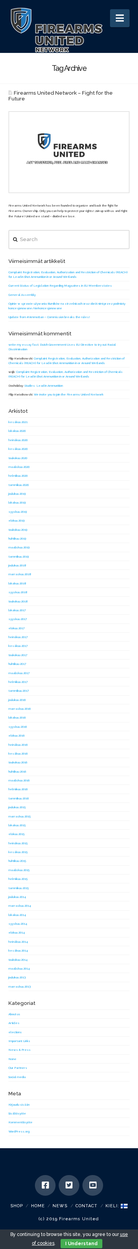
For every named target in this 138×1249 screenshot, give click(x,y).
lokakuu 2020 (17, 431)
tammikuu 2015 (18, 888)
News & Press (19, 1050)
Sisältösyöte (17, 1113)
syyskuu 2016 (17, 727)
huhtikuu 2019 (17, 538)
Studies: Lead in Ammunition (44, 385)
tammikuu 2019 (18, 556)
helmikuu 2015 (18, 879)
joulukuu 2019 (17, 494)
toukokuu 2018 (18, 601)
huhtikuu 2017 (17, 664)
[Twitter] (69, 1185)
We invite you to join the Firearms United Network (69, 394)
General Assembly (22, 295)
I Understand (81, 1243)
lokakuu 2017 (17, 610)
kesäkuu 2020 (18, 449)
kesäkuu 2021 (18, 422)
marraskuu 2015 (19, 816)
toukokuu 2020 (17, 458)
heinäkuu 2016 (18, 745)
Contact (86, 1205)
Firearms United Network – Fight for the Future (60, 96)
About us (14, 1014)
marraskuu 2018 (19, 574)
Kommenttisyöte (20, 1122)
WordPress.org (19, 1131)
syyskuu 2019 (17, 512)
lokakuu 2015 (17, 825)
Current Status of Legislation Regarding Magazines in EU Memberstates (60, 285)
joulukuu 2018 (17, 565)
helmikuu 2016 (18, 789)
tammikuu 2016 (18, 798)
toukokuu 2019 (17, 530)
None (12, 1059)
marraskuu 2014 (19, 906)
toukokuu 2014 (18, 960)
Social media (17, 1077)
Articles (14, 1023)
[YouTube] (92, 1185)
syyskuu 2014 (17, 924)
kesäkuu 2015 (18, 852)
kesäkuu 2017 (18, 646)
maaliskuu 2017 (19, 673)
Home (38, 1205)
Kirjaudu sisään (19, 1104)
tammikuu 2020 (18, 485)
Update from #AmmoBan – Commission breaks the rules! (49, 317)
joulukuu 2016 (17, 700)
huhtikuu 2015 (17, 861)
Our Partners (17, 1068)
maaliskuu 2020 (19, 467)
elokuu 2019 (16, 520)
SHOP (16, 1205)
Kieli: (113, 1205)
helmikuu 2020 (18, 476)
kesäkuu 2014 (18, 950)
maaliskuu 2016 (19, 780)
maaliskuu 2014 (19, 968)
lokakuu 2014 (17, 915)
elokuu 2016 (16, 735)
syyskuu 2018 (18, 592)
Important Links (19, 1041)
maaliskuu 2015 (19, 870)
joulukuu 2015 (17, 807)
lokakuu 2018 (17, 583)
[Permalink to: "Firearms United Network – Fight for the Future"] (69, 152)
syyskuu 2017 (17, 619)
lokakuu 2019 (17, 502)
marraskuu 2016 (19, 709)
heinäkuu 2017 (18, 637)
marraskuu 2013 (19, 986)
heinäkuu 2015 (18, 843)
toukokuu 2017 (17, 655)
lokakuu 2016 (17, 717)
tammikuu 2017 (18, 691)
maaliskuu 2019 (19, 547)
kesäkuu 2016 (18, 753)
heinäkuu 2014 (18, 942)
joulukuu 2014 (17, 897)
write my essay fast (23, 344)
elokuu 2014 (16, 932)
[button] (120, 18)
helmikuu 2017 (18, 682)
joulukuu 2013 (17, 977)
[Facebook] (45, 1185)
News (60, 1205)
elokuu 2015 (16, 834)
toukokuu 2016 (17, 762)
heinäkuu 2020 (18, 440)
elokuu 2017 (16, 628)
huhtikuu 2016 (17, 771)
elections (15, 1032)
